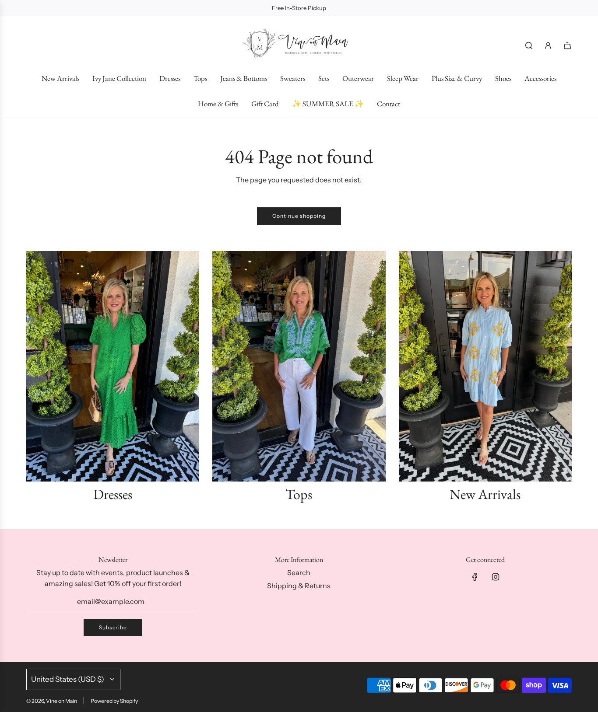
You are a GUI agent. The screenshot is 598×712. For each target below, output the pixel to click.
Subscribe (113, 627)
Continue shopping (299, 216)
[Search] (528, 45)
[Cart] (567, 45)
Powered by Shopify (114, 701)
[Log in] (548, 45)
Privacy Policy (537, 671)
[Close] (573, 437)
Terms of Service (473, 679)
